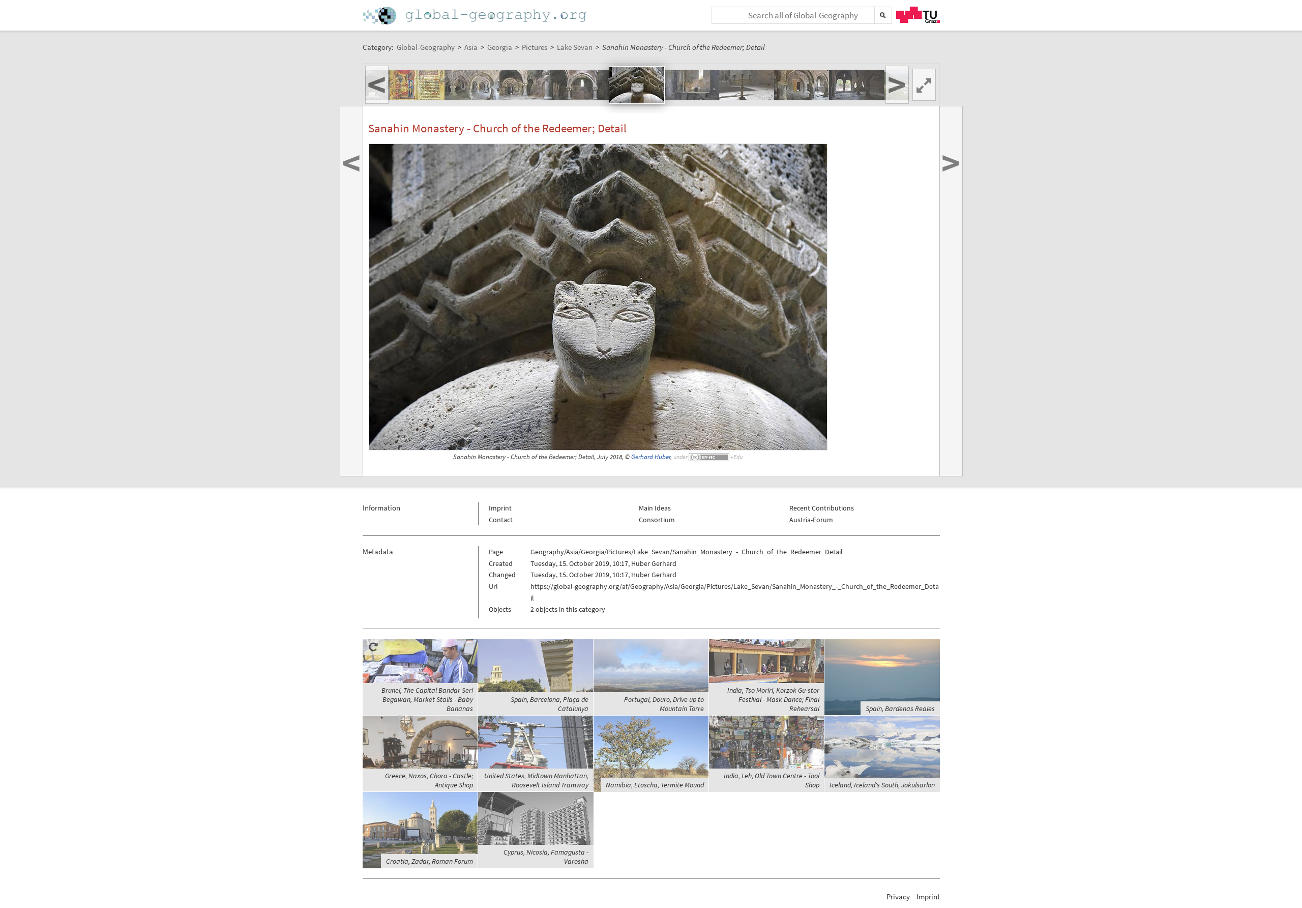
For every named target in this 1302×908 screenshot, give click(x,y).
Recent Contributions (821, 508)
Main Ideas (655, 508)
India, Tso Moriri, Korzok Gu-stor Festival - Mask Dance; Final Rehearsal (773, 699)
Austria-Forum (811, 519)
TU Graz (918, 15)
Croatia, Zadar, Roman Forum (429, 861)
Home (475, 15)
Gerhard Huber (650, 456)
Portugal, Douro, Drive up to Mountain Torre (664, 704)
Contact (501, 519)
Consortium (657, 519)
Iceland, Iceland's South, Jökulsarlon (882, 784)
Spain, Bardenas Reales (900, 708)
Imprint (500, 508)
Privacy (898, 896)
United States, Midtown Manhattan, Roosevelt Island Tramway (536, 780)
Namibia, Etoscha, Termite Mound (655, 784)
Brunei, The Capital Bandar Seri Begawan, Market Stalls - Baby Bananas (427, 699)
